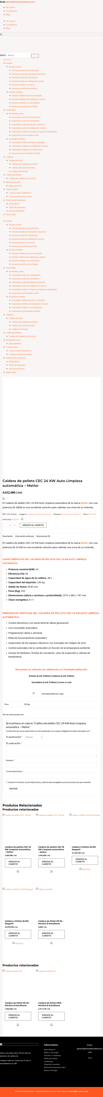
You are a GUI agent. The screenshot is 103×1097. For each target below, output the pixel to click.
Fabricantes (11, 214)
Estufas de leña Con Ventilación (25, 70)
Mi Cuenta (10, 7)
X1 (80, 514)
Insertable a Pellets (17, 139)
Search (3, 55)
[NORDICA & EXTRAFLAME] (51, 944)
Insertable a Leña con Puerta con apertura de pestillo (34, 131)
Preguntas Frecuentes (52, 1064)
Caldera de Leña (16, 160)
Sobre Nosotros (49, 1050)
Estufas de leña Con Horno (23, 85)
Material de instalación (16, 200)
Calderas (10, 157)
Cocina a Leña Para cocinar (20, 196)
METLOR (92, 514)
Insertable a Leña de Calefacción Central (29, 128)
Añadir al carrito (33, 525)
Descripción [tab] (8, 536)
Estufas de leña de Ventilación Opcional (29, 74)
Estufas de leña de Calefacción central (28, 81)
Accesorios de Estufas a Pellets (25, 106)
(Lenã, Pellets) (67, 676)
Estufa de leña (66, 514)
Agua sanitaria (15, 186)
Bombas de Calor (13, 182)
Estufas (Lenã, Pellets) (39, 676)
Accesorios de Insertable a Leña (25, 135)
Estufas (9, 63)
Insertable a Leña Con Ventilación (26, 117)
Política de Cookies (51, 1058)
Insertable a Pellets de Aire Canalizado (28, 142)
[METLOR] (18, 872)
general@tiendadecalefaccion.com (20, 2)
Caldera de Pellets (13, 175)
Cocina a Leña (12, 189)
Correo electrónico (14, 771)
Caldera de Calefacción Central (22, 178)
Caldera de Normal (20, 171)
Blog (8, 14)
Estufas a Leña (15, 67)
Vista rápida (18, 842)
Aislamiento (14, 204)
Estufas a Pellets (16, 92)
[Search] (35, 56)
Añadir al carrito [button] (14, 862)
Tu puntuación (14, 737)
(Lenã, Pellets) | (50, 682)
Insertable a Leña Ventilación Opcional (28, 124)
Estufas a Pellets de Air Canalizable (27, 95)
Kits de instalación (17, 211)
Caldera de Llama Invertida (23, 167)
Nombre (10, 760)
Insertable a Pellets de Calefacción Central (30, 146)
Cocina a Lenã (64, 682)
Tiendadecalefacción (75, 669)
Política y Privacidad (51, 1053)
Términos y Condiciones (52, 1055)
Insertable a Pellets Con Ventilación (27, 149)
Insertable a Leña (16, 113)
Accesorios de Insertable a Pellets (26, 153)
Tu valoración (14, 743)
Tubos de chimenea (17, 207)
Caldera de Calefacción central (25, 164)
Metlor (75, 514)
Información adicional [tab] (24, 536)
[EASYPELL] (85, 874)
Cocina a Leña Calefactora (20, 193)
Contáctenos (11, 11)
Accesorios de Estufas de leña (24, 88)
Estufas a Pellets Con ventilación (26, 103)
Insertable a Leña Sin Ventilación (26, 121)
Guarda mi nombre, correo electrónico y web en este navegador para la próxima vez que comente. (49, 782)
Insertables (11, 110)
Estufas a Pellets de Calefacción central (28, 99)
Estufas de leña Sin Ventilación (25, 77)
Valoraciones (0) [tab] (43, 536)
